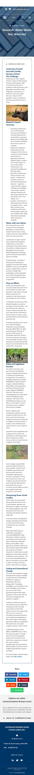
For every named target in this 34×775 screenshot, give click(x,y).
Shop (13, 17)
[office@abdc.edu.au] (17, 735)
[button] (4, 17)
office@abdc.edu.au (17, 739)
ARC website (18, 656)
